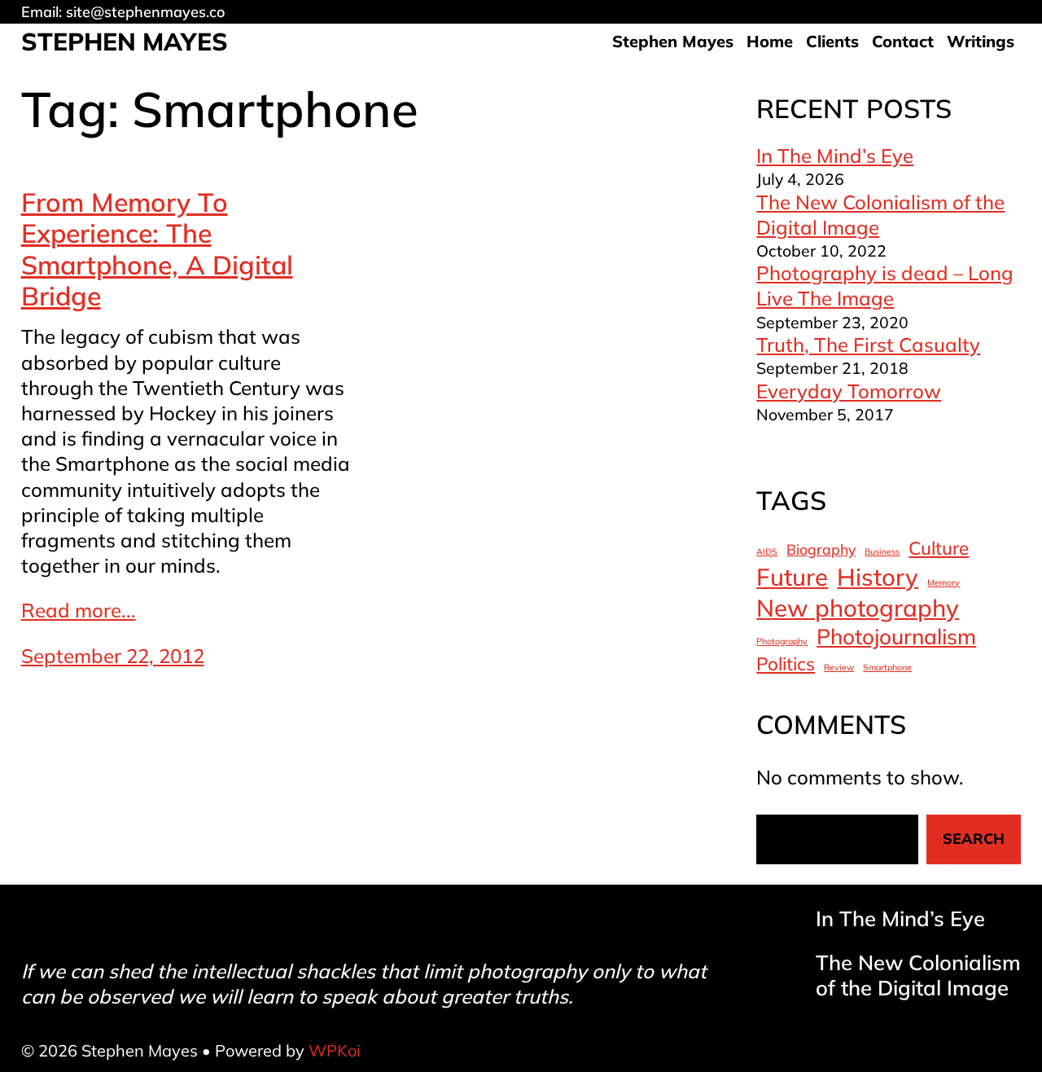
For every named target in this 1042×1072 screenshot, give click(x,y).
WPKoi (335, 1050)
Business (882, 552)
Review (839, 667)
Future (792, 576)
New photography (857, 607)
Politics (785, 663)
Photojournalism (896, 636)
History (877, 576)
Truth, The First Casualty (868, 344)
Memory (943, 583)
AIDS (766, 552)
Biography (821, 549)
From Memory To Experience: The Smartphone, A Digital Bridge (157, 249)
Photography (782, 641)
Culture (938, 548)
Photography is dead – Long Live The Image (885, 285)
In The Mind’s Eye (834, 155)
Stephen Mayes (124, 41)
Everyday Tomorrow (848, 391)
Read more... (78, 610)
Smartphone (887, 667)
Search (974, 838)
